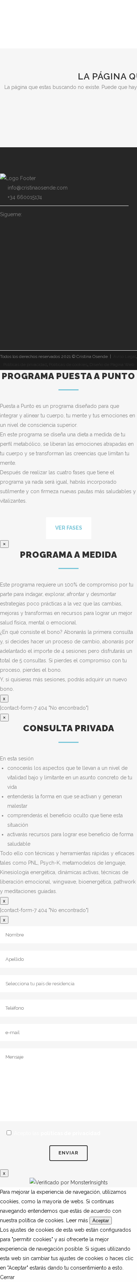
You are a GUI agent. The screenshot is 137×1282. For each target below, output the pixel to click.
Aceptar (100, 1220)
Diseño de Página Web (112, 364)
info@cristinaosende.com (38, 188)
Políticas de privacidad (25, 364)
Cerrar (7, 1277)
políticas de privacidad (70, 1133)
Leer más (77, 1220)
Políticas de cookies (68, 364)
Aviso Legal (124, 356)
